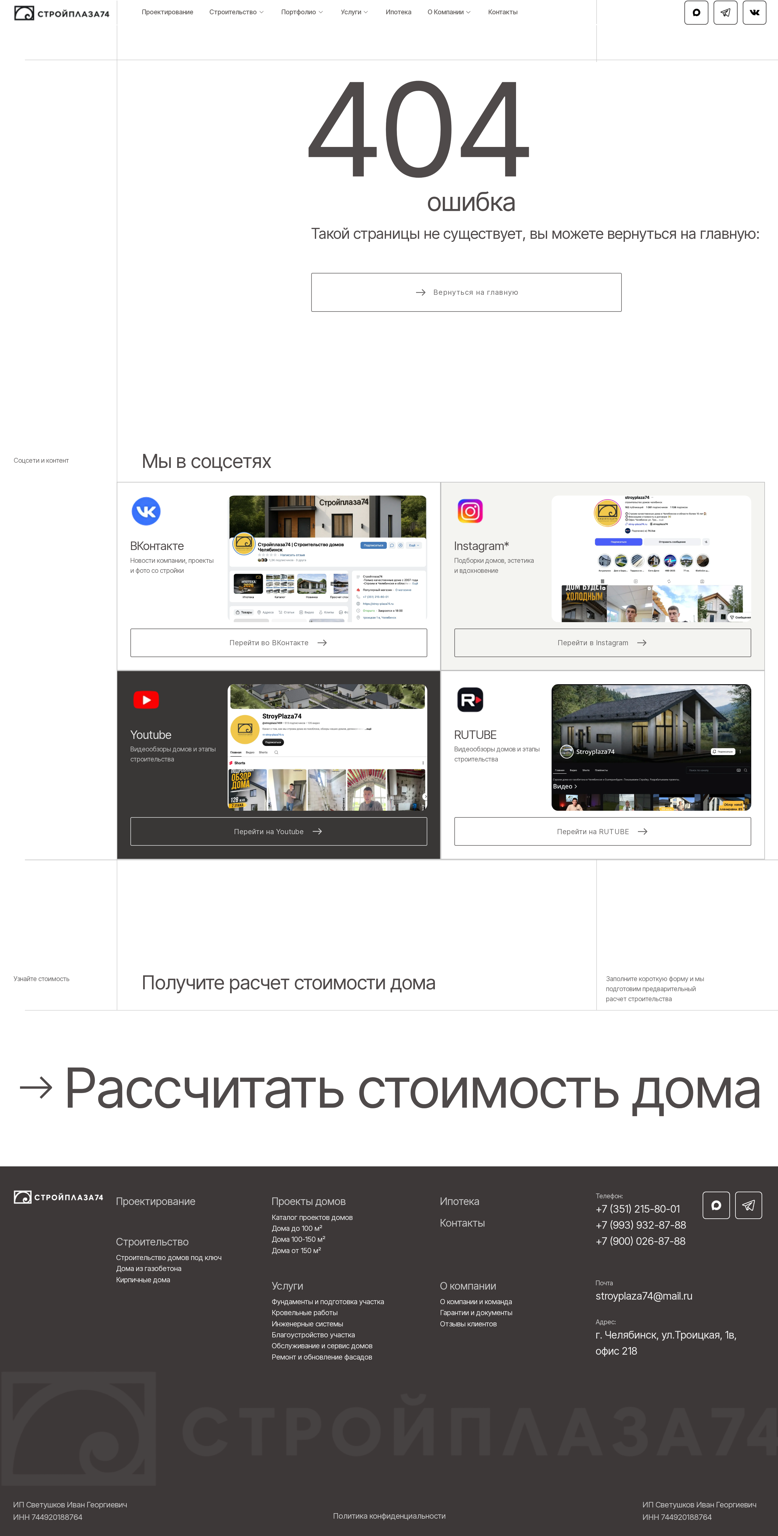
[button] (387, 1087)
